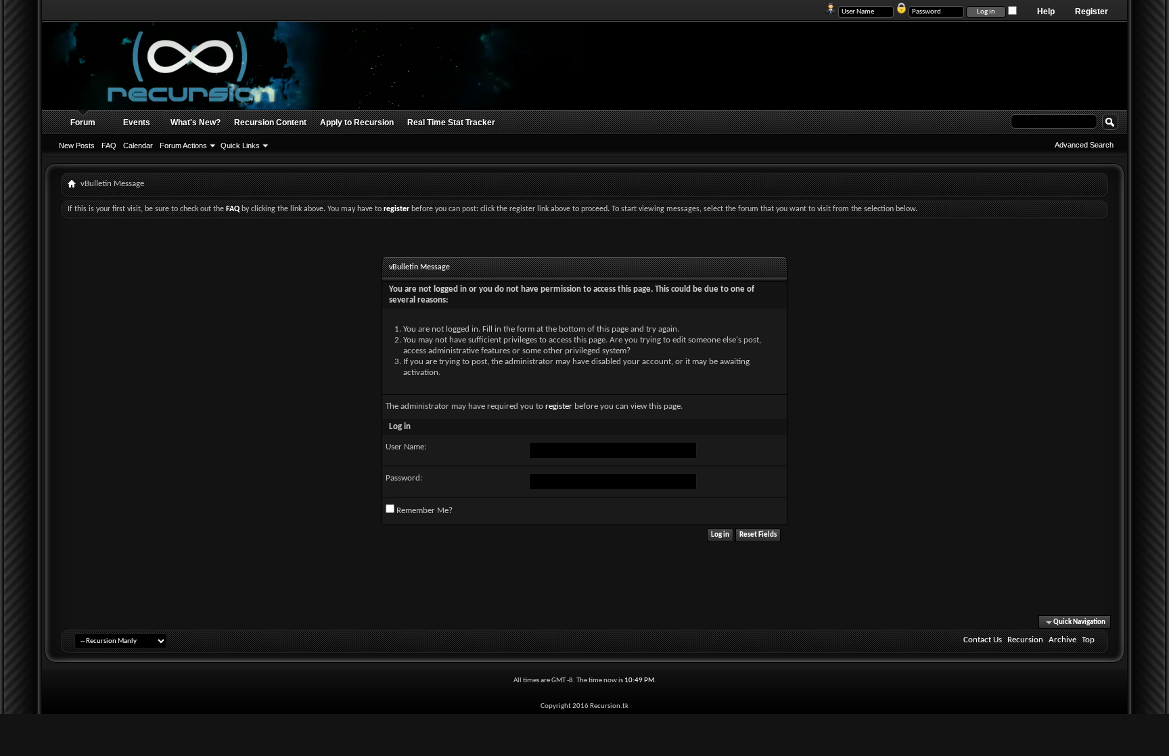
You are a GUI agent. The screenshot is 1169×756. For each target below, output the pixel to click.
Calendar (138, 145)
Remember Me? (423, 510)
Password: (404, 478)
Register (1091, 11)
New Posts (77, 145)
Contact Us (982, 640)
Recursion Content (270, 122)
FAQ (108, 145)
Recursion (1025, 640)
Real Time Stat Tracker (451, 122)
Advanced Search (1084, 145)
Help (1046, 11)
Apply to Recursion (357, 122)
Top (1088, 640)
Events (136, 122)
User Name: (406, 447)
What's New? (195, 122)
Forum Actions (183, 145)
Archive (1062, 640)
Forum (82, 122)
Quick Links (240, 145)
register (558, 406)
